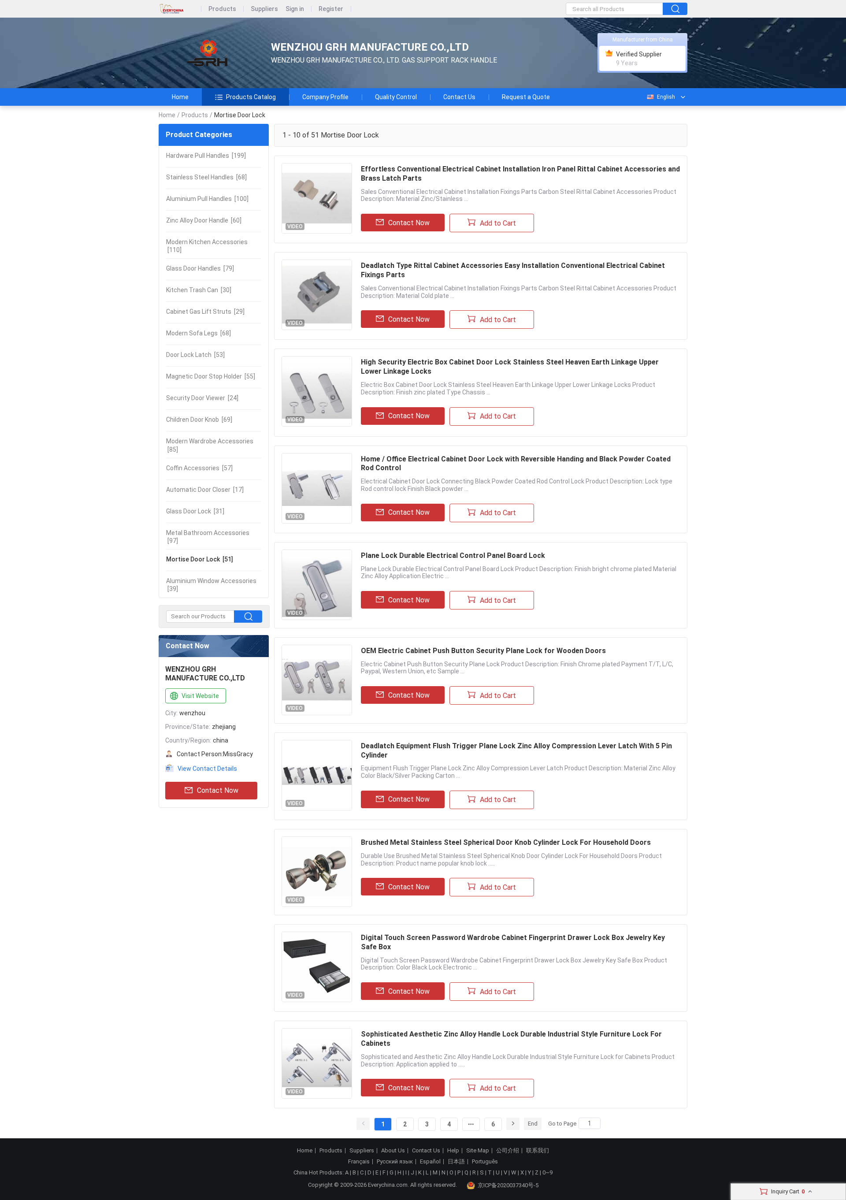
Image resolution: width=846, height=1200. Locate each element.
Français (359, 1161)
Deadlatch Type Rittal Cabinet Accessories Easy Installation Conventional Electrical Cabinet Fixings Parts (513, 270)
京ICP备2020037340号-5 (508, 1185)
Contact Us (459, 96)
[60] (203, 220)
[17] (205, 489)
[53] (195, 354)
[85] (209, 445)
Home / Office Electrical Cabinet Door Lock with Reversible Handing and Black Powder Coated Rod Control (516, 463)
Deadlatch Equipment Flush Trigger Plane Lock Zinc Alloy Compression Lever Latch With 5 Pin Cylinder (516, 750)
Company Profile (325, 96)
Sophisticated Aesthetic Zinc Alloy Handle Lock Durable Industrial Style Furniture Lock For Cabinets (511, 1039)
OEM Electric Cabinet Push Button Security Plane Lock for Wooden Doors (483, 650)
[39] (211, 584)
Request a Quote (526, 96)
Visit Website (200, 695)
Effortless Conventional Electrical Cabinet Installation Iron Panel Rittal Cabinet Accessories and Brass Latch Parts (520, 173)
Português (485, 1161)
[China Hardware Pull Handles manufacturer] (207, 53)
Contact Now (217, 790)
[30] (198, 289)
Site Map (477, 1150)
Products (222, 9)
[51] (199, 559)
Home (180, 96)
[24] (202, 397)
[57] (199, 468)
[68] (206, 177)
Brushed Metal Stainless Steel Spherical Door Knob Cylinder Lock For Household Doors (506, 842)
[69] (199, 419)
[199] (206, 155)
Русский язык (395, 1161)
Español (430, 1161)
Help (453, 1150)
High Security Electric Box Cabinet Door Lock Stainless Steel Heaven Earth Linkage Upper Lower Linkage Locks (510, 366)
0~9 (547, 1172)
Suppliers (264, 9)
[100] (207, 198)
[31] (195, 511)
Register (331, 9)
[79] (200, 268)
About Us (393, 1150)
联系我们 (537, 1150)
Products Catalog (251, 96)
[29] (205, 311)
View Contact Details (207, 768)
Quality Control (396, 96)
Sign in (295, 9)
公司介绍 (507, 1150)
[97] (207, 536)
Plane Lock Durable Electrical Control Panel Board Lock (453, 555)
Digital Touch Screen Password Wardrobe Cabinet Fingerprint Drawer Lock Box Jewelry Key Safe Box (513, 942)
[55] (210, 376)
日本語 (456, 1161)
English (666, 97)
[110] (207, 245)
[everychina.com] (180, 9)
